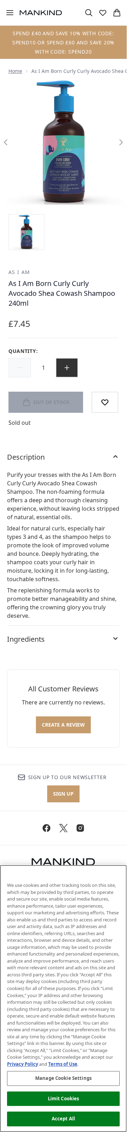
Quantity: (23, 351)
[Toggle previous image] (5, 142)
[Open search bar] (88, 12)
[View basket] (117, 12)
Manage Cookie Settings (63, 1078)
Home (15, 71)
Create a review (63, 724)
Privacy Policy (22, 1064)
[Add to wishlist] (105, 402)
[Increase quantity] (67, 368)
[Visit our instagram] (80, 828)
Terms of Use (62, 1064)
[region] (63, 998)
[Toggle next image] (121, 142)
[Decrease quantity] (19, 368)
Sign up (63, 793)
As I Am (19, 272)
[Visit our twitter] (63, 828)
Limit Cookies (63, 1098)
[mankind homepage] (41, 12)
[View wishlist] (103, 12)
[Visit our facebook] (46, 828)
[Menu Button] (7, 12)
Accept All (63, 1118)
